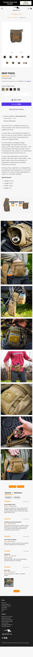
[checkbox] (17, 497)
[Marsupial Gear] (16, 8)
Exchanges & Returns (7, 624)
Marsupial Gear (8, 642)
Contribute (4, 607)
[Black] (11, 89)
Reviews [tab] (9, 493)
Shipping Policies (6, 626)
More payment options (16, 109)
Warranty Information (7, 621)
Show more (16, 591)
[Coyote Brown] (7, 89)
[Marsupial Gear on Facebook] (2, 638)
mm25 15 (15, 17)
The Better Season (6, 606)
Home (9, 17)
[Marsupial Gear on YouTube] (4, 638)
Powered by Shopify (24, 642)
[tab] (18, 493)
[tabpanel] (16, 545)
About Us (4, 602)
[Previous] (12, 52)
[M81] (14, 89)
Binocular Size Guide (7, 616)
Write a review (20, 486)
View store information (10, 121)
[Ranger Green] (3, 89)
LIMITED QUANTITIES (26, 3)
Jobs (3, 610)
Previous (14, 14)
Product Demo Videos (7, 620)
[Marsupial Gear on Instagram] (6, 638)
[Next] (21, 52)
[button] (9, 582)
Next (20, 14)
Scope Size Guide (6, 618)
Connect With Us (6, 604)
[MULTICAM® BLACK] (18, 89)
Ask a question (12, 486)
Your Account (5, 623)
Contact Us (4, 609)
